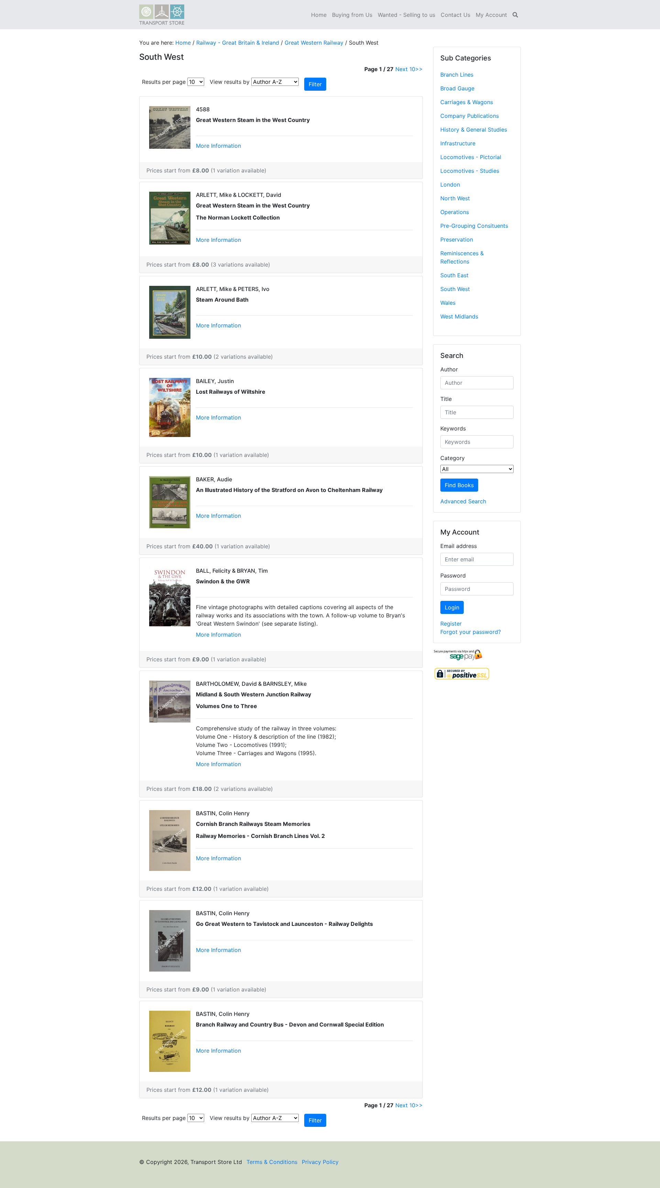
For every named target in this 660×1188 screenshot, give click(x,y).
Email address (458, 545)
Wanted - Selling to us (406, 14)
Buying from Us (352, 14)
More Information (218, 145)
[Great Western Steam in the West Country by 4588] (169, 126)
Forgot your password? (470, 631)
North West (455, 198)
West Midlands (459, 316)
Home (319, 14)
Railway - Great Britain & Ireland (237, 42)
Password (453, 575)
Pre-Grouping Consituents (474, 225)
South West (455, 288)
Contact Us (455, 14)
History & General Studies (473, 129)
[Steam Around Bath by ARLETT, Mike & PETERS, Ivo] (169, 311)
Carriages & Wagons (466, 102)
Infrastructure (457, 143)
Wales (447, 302)
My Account (491, 14)
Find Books (459, 485)
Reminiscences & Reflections (462, 257)
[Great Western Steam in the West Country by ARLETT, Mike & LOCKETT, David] (169, 217)
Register (451, 623)
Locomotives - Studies (469, 170)
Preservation (456, 239)
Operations (454, 212)
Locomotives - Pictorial (470, 157)
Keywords (453, 428)
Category (452, 458)
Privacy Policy (320, 1161)
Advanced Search (463, 501)
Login (452, 607)
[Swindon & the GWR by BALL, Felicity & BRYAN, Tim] (169, 596)
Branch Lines (456, 74)
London (450, 184)
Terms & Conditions (271, 1161)
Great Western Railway (314, 42)
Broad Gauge (457, 88)
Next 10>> (409, 69)
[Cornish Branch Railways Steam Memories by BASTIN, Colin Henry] (169, 840)
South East (454, 275)
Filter (315, 84)
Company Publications (469, 115)
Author (449, 369)
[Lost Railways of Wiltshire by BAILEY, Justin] (169, 406)
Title (446, 398)
